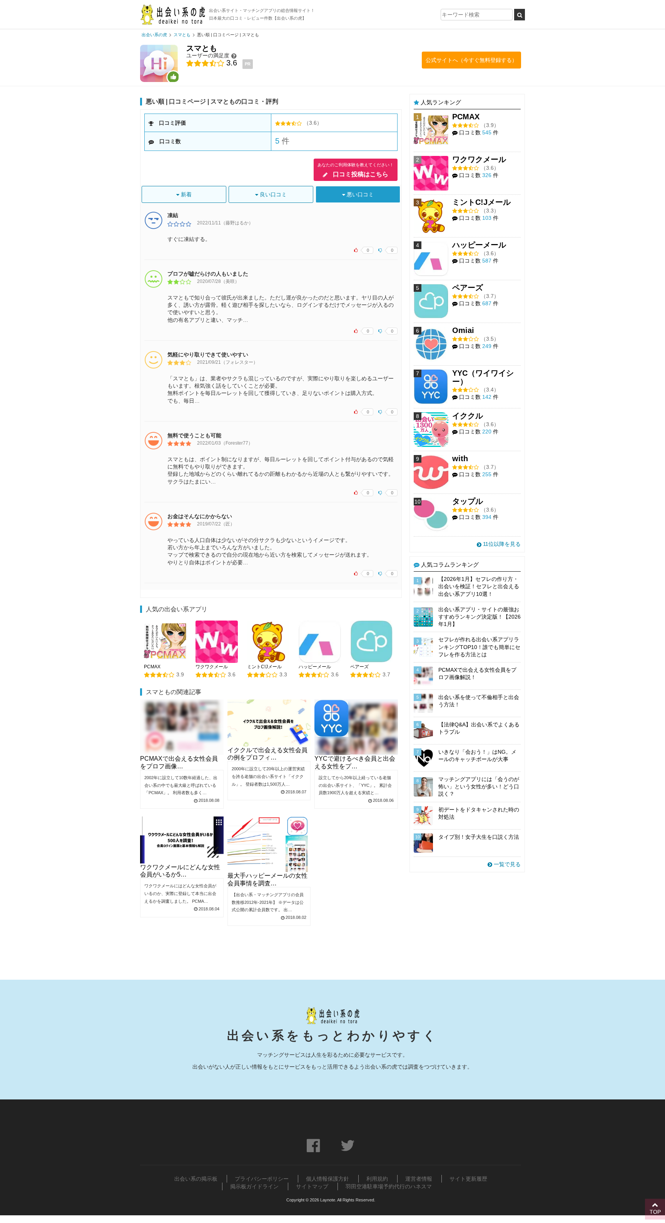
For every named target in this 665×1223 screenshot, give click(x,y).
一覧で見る (506, 864)
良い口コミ (272, 194)
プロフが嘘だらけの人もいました (207, 274)
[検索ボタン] (519, 14)
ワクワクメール (211, 666)
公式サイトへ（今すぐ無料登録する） (471, 60)
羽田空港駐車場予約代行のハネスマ (389, 1186)
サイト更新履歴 (468, 1179)
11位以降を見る (501, 544)
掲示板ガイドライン (254, 1186)
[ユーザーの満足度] (234, 55)
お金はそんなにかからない (199, 516)
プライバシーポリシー (262, 1179)
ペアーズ (359, 666)
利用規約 (377, 1179)
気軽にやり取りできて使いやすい (207, 354)
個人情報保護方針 (327, 1179)
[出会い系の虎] (172, 14)
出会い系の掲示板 (195, 1179)
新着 (185, 194)
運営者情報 (418, 1179)
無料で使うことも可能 (194, 435)
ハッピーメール (315, 666)
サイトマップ (312, 1186)
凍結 (172, 215)
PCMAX (152, 666)
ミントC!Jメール (264, 666)
